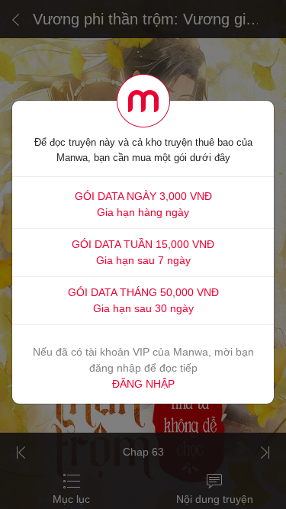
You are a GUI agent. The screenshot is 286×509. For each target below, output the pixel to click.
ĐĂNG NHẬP (143, 384)
